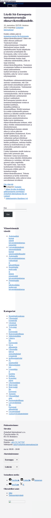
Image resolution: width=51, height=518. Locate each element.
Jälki (10, 493)
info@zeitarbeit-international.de (25, 444)
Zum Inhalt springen (8, 1)
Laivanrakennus (15, 403)
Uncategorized (14, 411)
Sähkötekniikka (15, 336)
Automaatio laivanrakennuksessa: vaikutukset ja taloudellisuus (17, 260)
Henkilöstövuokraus (16, 316)
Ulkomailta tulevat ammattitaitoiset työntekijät (15, 352)
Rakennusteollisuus (16, 334)
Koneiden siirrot (12, 379)
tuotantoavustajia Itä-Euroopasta (16, 36)
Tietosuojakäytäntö (16, 495)
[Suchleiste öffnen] (6, 6)
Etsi (5, 208)
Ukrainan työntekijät (13, 324)
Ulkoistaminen (14, 383)
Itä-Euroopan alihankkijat (13, 407)
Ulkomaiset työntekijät (13, 319)
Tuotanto (17, 187)
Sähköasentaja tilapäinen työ (17, 198)
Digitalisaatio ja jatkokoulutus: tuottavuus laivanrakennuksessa (17, 284)
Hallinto (12, 376)
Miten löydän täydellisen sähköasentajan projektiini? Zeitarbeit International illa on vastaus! (15, 192)
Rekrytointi (13, 385)
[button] (11, 459)
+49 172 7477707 (18, 442)
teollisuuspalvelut (15, 358)
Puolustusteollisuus (16, 400)
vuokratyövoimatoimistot (18, 414)
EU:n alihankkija (13, 346)
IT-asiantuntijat (13, 361)
